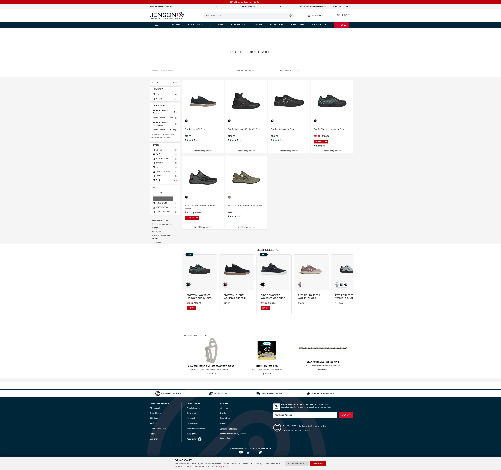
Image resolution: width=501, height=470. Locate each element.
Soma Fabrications (166, 171)
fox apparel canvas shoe (162, 224)
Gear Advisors (225, 418)
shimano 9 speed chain (161, 235)
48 (294, 70)
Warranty (154, 439)
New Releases (195, 25)
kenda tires (156, 231)
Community (191, 418)
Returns (153, 434)
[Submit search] (290, 15)
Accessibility (191, 439)
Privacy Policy (222, 466)
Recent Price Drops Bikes (165, 118)
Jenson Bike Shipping (228, 429)
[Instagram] (249, 453)
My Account (155, 408)
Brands (176, 25)
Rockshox (166, 163)
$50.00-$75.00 (166, 203)
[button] (165, 89)
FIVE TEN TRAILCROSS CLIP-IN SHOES (245, 206)
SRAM (166, 176)
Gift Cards (154, 418)
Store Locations (193, 413)
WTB (166, 180)
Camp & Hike (298, 25)
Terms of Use (192, 434)
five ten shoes (157, 227)
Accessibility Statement (196, 429)
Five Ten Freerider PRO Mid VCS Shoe (244, 129)
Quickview (211, 374)
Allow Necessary (297, 463)
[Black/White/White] (272, 120)
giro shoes (156, 242)
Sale (343, 25)
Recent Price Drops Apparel (165, 112)
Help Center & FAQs (158, 429)
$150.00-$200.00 (166, 212)
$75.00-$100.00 (166, 207)
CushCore (166, 150)
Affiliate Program (193, 408)
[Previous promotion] (216, 6)
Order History (155, 413)
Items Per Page (285, 70)
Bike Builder (319, 25)
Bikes (220, 25)
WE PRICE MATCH (248, 7)
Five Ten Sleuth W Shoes (195, 129)
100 (298, 70)
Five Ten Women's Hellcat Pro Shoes (329, 129)
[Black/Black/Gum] (186, 120)
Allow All (318, 463)
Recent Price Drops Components (165, 124)
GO (163, 198)
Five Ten (166, 154)
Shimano (166, 167)
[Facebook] (254, 453)
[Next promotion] (280, 6)
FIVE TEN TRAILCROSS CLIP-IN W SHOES (200, 207)
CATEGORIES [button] (159, 106)
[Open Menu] (195, 15)
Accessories (277, 25)
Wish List (153, 423)
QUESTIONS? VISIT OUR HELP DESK (313, 6)
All (162, 25)
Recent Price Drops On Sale (165, 130)
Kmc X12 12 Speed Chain (267, 366)
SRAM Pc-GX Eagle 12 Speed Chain (323, 362)
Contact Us (336, 6)
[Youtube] (241, 453)
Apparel (257, 25)
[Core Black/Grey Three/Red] (186, 197)
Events (223, 413)
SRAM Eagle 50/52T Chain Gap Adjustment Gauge (211, 366)
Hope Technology (166, 159)
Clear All (175, 82)
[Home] (167, 15)
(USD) (347, 6)
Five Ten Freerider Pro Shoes (283, 129)
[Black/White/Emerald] (315, 120)
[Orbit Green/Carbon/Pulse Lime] (229, 197)
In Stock (159, 99)
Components (238, 25)
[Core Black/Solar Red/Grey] (229, 120)
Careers (223, 424)
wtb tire (155, 238)
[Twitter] (261, 453)
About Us (224, 408)
